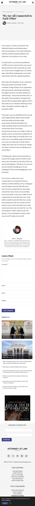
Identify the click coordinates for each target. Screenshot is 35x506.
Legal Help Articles (17, 490)
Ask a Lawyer (17, 494)
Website (4, 300)
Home (4, 11)
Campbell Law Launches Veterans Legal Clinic (15, 335)
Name (4, 285)
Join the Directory (17, 480)
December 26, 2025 (8, 337)
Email (4, 293)
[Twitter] (26, 456)
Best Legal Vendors (17, 476)
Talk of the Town (17, 475)
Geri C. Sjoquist (17, 238)
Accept (4, 503)
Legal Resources (17, 478)
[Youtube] (22, 456)
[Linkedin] (8, 456)
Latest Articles (17, 473)
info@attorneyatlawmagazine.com (22, 462)
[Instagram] (13, 456)
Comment (5, 264)
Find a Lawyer (17, 492)
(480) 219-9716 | (8, 462)
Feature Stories (9, 11)
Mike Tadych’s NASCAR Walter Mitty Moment (15, 367)
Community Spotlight (19, 11)
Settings (8, 500)
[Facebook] (17, 456)
